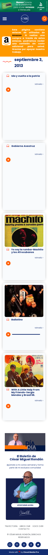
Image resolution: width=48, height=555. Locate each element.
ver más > (39, 84)
